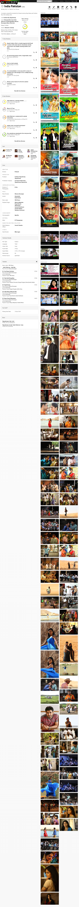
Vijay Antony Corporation (21, 182)
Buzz (3, 317)
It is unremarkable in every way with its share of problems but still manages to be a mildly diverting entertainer (20, 72)
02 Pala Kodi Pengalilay (8, 278)
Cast (3, 146)
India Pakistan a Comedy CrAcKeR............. (17, 100)
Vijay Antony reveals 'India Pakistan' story (12, 325)
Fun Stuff (4, 308)
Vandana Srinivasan (19, 210)
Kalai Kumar (18, 197)
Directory (55, 1)
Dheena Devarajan (19, 194)
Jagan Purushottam (34, 150)
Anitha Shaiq (19, 289)
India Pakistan (12, 6)
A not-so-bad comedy (12, 63)
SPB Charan (17, 205)
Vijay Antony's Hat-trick (8, 321)
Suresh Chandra (19, 225)
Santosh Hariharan (19, 207)
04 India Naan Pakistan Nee (9, 291)
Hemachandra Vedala (30, 282)
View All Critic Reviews (19, 91)
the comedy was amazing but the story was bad (19, 133)
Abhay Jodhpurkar (19, 202)
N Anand (17, 171)
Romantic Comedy (9, 27)
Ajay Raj (17, 215)
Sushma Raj (6, 17)
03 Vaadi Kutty (6, 285)
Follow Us (67, 1)
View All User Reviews (20, 141)
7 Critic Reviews (6, 39)
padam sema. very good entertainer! (16, 125)
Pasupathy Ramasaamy (34, 156)
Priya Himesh (18, 204)
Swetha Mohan (18, 208)
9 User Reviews (6, 96)
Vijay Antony (13, 17)
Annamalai (17, 196)
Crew (3, 165)
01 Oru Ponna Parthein (8, 271)
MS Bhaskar (9, 155)
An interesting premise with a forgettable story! (19, 55)
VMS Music (17, 200)
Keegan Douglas (21, 282)
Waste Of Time (11, 108)
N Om (16, 187)
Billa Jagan (17, 232)
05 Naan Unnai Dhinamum (9, 298)
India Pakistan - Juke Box (8, 267)
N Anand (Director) (8, 20)
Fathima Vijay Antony (20, 176)
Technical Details (6, 238)
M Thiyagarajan (19, 220)
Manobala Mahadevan (21, 156)
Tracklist (4, 261)
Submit (61, 1)
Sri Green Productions (20, 180)
